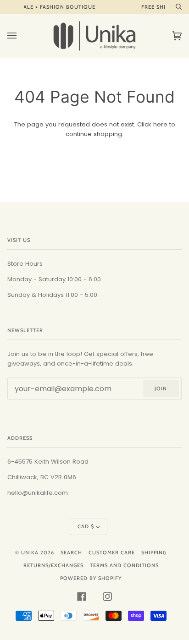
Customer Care (112, 552)
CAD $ (86, 526)
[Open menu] (21, 36)
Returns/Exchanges (53, 565)
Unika (30, 552)
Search (71, 552)
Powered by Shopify (91, 578)
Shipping (154, 552)
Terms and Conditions (124, 565)
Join (161, 388)
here (160, 124)
